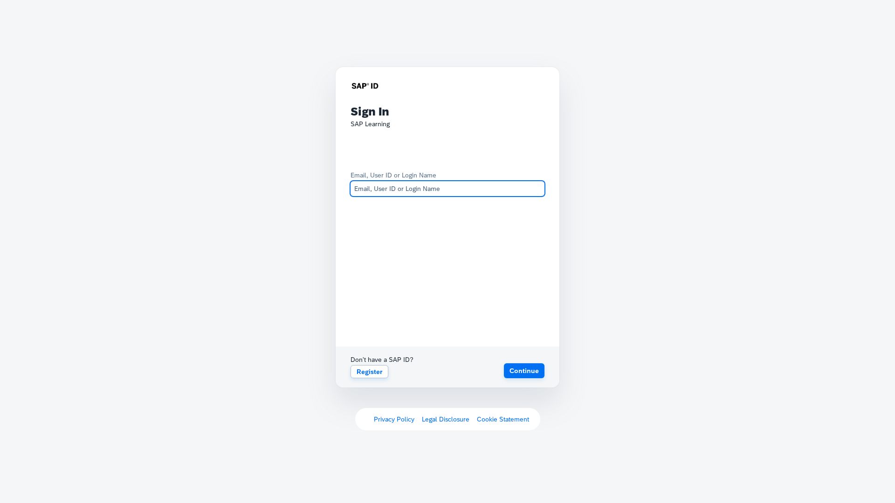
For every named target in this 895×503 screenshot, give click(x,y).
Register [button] (369, 371)
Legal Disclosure (445, 419)
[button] (524, 370)
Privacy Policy (394, 419)
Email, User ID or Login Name (393, 175)
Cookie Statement (503, 419)
